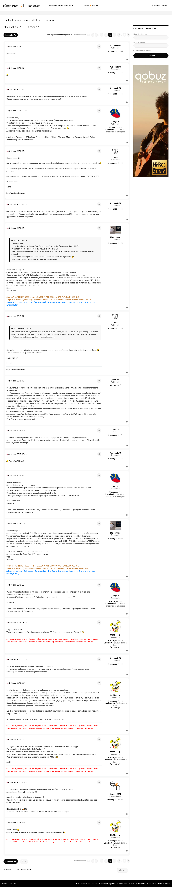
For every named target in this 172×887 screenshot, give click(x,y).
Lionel (115, 157)
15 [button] (106, 35)
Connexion (138, 28)
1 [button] (96, 35)
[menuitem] (61, 6)
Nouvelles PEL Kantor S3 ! (23, 27)
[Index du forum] (21, 5)
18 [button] (119, 35)
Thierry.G (115, 429)
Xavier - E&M (115, 794)
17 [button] (114, 35)
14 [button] (101, 35)
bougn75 (115, 122)
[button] (88, 35)
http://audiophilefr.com (15, 193)
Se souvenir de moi (143, 50)
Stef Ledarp (115, 635)
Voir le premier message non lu (59, 35)
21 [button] (124, 35)
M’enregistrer (151, 28)
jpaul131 (115, 380)
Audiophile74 (115, 45)
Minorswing (115, 237)
